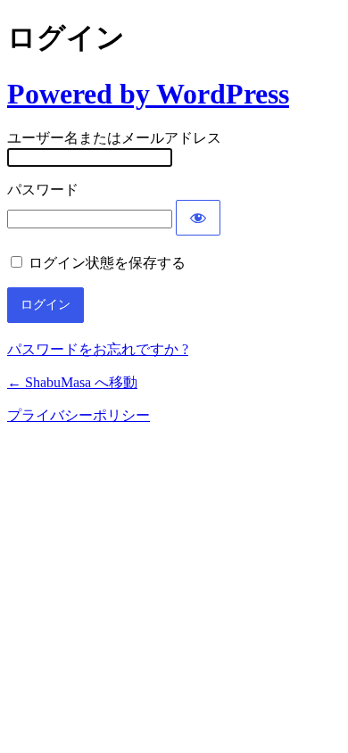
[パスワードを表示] (198, 218)
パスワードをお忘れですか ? (97, 349)
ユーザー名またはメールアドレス (114, 137)
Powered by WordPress (148, 94)
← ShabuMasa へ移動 (72, 382)
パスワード (43, 189)
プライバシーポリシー (78, 415)
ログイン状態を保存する (107, 262)
